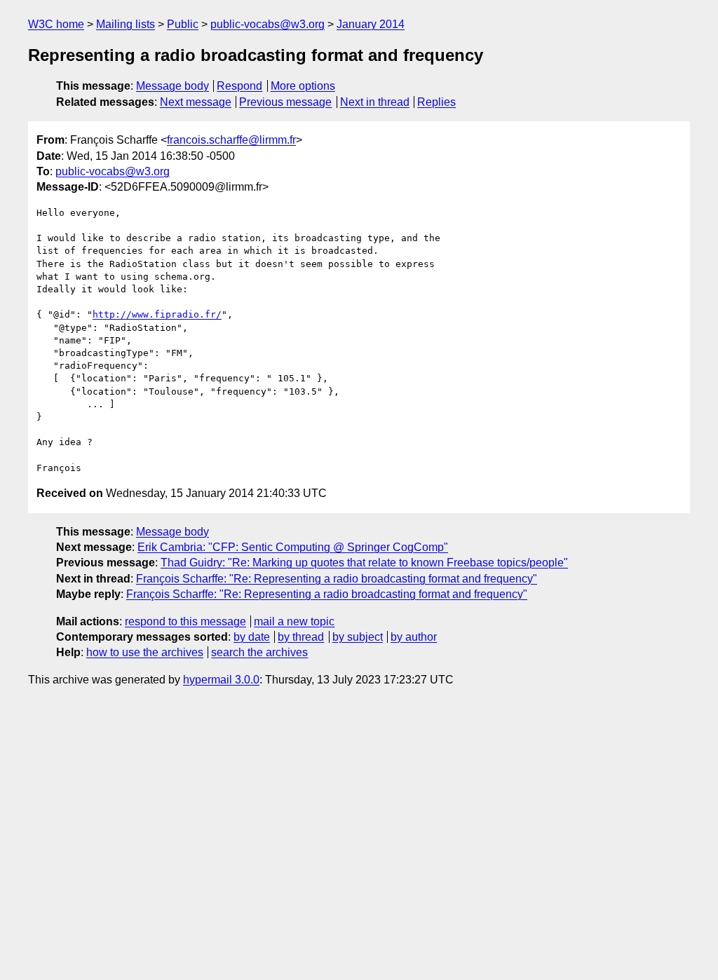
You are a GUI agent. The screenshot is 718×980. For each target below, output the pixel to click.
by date (251, 637)
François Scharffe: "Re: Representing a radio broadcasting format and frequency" (336, 579)
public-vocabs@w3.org (267, 24)
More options (303, 86)
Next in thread (374, 102)
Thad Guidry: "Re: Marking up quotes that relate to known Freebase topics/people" (364, 563)
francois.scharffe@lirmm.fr (231, 140)
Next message (195, 102)
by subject (357, 637)
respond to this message (185, 621)
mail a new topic (294, 621)
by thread (301, 637)
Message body (172, 86)
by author (414, 637)
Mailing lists (125, 24)
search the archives (259, 652)
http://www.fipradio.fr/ (157, 314)
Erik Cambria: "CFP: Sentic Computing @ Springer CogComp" (292, 547)
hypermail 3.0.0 (221, 680)
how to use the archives (144, 652)
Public (182, 24)
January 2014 (371, 24)
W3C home (56, 24)
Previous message (285, 102)
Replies (436, 102)
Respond (239, 86)
